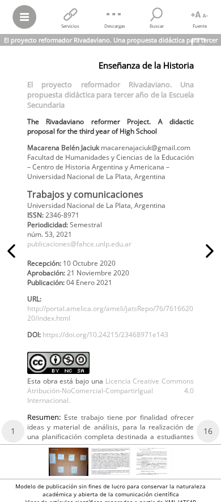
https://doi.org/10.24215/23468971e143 (105, 334)
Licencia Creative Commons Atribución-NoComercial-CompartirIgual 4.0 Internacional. (110, 390)
